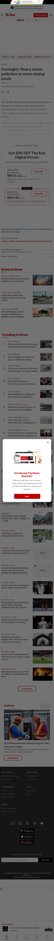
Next (27, 496)
